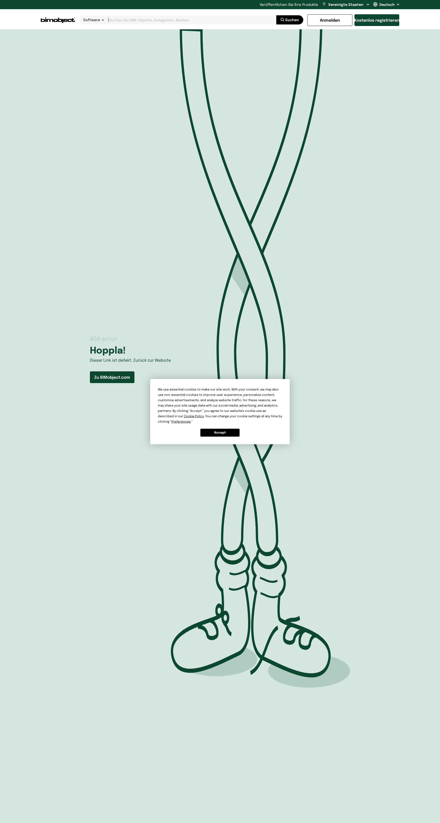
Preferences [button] (181, 421)
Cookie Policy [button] (194, 416)
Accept (220, 432)
